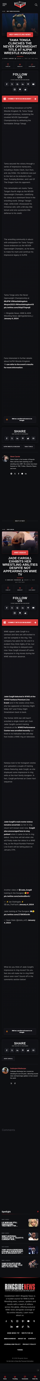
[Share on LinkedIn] (17, 438)
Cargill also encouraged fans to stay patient (19, 831)
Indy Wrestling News (13, 11)
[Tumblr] (33, 1321)
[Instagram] (15, 89)
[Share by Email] (33, 438)
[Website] (11, 473)
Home (3, 11)
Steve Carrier (9, 58)
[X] (12, 84)
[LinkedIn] (23, 84)
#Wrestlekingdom (19, 301)
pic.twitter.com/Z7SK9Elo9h (17, 914)
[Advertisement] (20, 277)
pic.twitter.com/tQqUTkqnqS (17, 307)
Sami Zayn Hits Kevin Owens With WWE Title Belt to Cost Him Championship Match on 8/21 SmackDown (12, 1265)
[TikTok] (22, 1326)
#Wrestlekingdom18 (24, 304)
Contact (32, 1338)
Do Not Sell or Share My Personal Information (20, 1361)
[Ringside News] (20, 5)
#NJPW (7, 301)
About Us (22, 1338)
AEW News (5, 1246)
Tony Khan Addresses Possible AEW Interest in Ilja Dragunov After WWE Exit (12, 1251)
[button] (36, 4)
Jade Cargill (8, 1058)
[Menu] (5, 4)
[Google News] (17, 84)
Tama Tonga (29, 446)
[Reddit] (25, 89)
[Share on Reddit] (28, 438)
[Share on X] (12, 438)
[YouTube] (33, 84)
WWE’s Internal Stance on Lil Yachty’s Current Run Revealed (12, 1237)
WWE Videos (10, 529)
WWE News (5, 1219)
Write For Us (27, 1333)
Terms (20, 1350)
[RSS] (28, 1326)
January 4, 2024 (11, 318)
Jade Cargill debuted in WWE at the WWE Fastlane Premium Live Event (19, 699)
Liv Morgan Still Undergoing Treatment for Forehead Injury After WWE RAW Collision (10, 1224)
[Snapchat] (20, 89)
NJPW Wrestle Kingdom (12, 446)
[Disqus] (20, 1162)
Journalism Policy (12, 1344)
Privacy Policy (29, 1344)
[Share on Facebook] (7, 438)
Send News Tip (13, 1333)
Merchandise (10, 1338)
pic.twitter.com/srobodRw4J (17, 896)
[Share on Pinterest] (23, 438)
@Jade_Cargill (25, 890)
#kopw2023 (9, 304)
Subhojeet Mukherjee (14, 580)
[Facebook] (7, 84)
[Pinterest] (28, 84)
